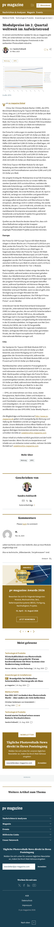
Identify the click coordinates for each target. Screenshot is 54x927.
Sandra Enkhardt (19, 49)
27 (19, 705)
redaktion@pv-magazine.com (33, 432)
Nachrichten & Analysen (14, 12)
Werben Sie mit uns (27, 879)
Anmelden (42, 763)
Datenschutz (27, 900)
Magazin (31, 12)
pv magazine (10, 685)
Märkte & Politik (8, 18)
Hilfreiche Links (11, 834)
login (25, 524)
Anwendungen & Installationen (18, 675)
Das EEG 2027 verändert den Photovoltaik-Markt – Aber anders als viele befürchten (25, 696)
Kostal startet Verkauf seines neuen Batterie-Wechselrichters (22, 716)
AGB (27, 895)
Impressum (27, 905)
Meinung (7, 61)
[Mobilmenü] (32, 5)
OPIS (15, 61)
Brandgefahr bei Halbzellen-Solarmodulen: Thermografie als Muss (24, 679)
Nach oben (25, 922)
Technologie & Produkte (25, 18)
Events (39, 12)
